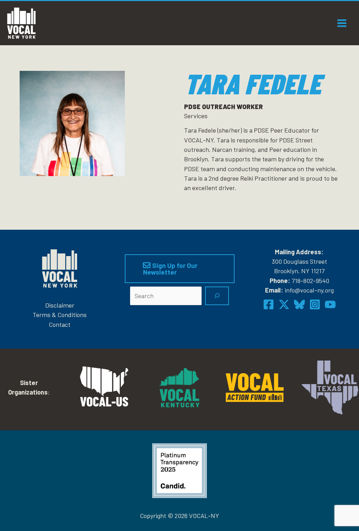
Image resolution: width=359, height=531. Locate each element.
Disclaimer (59, 305)
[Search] (217, 296)
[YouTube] (330, 304)
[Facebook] (268, 304)
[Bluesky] (299, 304)
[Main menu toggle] (342, 23)
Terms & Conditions (60, 314)
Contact (59, 324)
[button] (180, 268)
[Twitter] (284, 304)
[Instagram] (314, 304)
